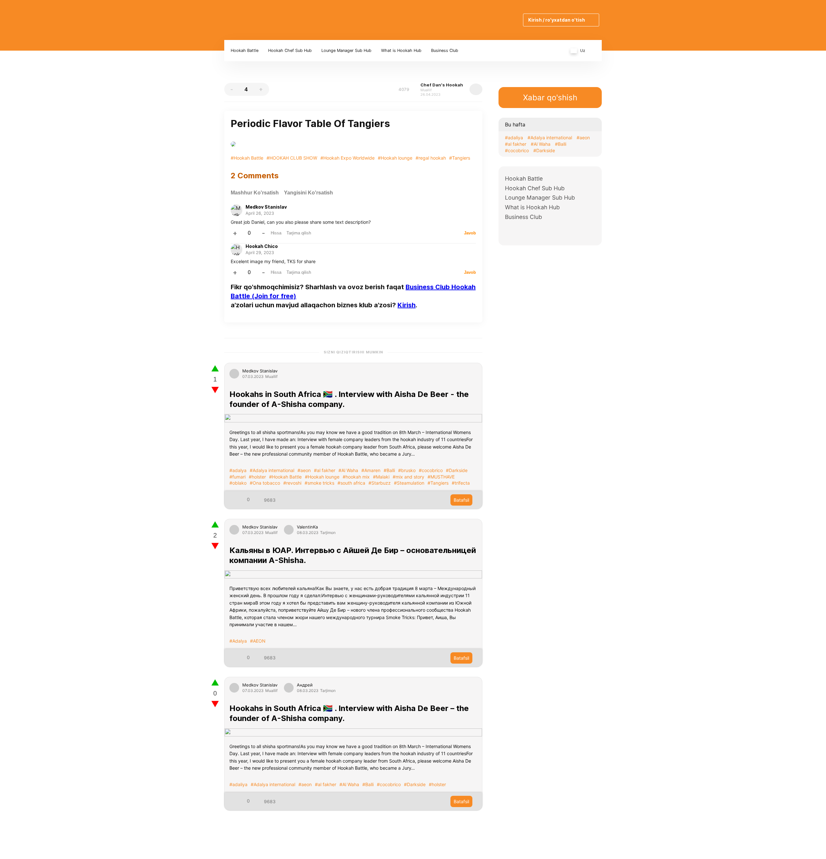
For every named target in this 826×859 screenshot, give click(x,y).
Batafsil (461, 500)
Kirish (407, 305)
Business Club (444, 50)
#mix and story (408, 476)
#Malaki (381, 476)
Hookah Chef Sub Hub (290, 50)
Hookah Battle (244, 50)
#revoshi (292, 483)
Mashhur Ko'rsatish (255, 192)
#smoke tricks (319, 483)
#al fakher (324, 470)
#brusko (407, 470)
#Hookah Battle (247, 158)
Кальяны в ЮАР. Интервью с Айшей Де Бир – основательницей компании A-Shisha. (352, 555)
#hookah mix (356, 476)
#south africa (351, 483)
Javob (470, 233)
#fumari (237, 476)
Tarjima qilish (299, 233)
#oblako (238, 483)
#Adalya (238, 641)
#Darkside (457, 470)
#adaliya (238, 784)
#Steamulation (409, 483)
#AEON (258, 641)
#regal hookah (431, 158)
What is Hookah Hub (401, 50)
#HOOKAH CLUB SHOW (292, 158)
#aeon (304, 470)
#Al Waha (348, 470)
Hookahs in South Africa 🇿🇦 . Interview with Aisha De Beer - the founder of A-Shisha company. (349, 399)
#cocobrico (431, 470)
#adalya (238, 470)
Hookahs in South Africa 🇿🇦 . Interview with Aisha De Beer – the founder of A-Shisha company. (349, 713)
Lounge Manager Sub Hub (346, 50)
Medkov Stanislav (266, 207)
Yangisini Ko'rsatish (308, 192)
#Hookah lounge (395, 158)
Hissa (276, 233)
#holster (257, 476)
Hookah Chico (262, 246)
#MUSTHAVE (441, 476)
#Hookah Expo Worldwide (347, 158)
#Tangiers (459, 158)
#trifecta (461, 483)
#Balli (389, 470)
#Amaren (370, 470)
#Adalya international (272, 470)
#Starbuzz (379, 483)
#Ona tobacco (265, 483)
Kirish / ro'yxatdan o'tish (556, 20)
